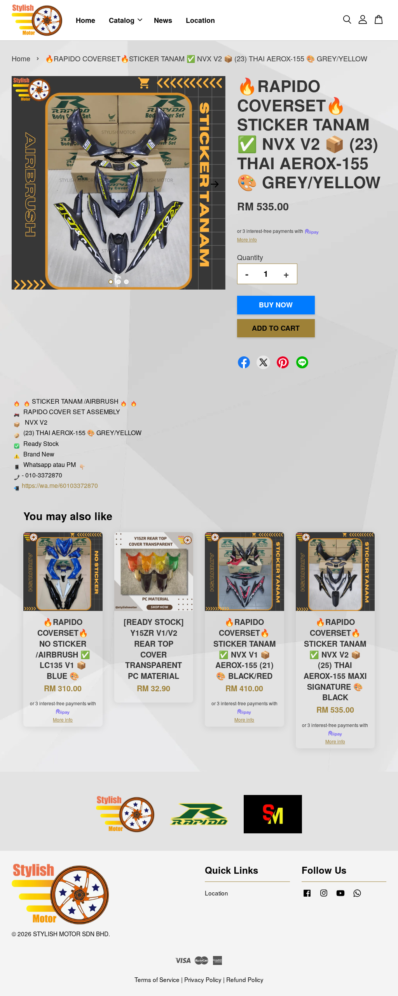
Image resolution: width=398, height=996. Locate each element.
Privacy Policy (203, 979)
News (163, 20)
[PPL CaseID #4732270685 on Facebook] (307, 896)
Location (200, 20)
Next (215, 184)
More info (247, 239)
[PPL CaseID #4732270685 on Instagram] (323, 896)
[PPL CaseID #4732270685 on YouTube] (340, 896)
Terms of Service (157, 979)
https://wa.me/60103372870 (60, 485)
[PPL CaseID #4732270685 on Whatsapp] (357, 896)
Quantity (250, 257)
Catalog (121, 20)
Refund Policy (245, 979)
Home (85, 20)
